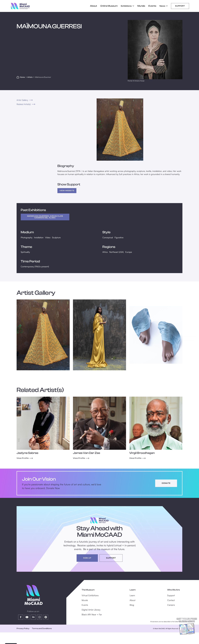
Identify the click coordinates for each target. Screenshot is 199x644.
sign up (87, 558)
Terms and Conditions (42, 628)
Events (152, 6)
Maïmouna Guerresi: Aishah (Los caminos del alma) (45, 217)
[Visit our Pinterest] (45, 617)
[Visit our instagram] (39, 617)
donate (166, 483)
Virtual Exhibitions (90, 595)
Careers (171, 605)
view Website (66, 190)
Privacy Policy (23, 628)
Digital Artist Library (91, 609)
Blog (132, 605)
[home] (20, 6)
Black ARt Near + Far (92, 614)
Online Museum (109, 6)
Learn (132, 595)
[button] (127, 6)
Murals (141, 6)
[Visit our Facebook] (20, 617)
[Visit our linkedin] (33, 617)
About (93, 6)
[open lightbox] (119, 129)
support (111, 558)
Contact (171, 600)
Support (180, 6)
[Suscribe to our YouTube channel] (26, 617)
